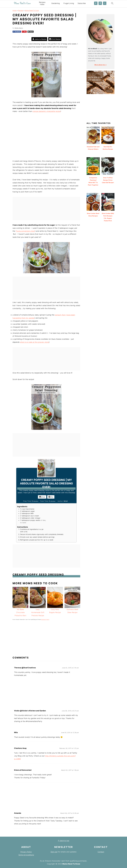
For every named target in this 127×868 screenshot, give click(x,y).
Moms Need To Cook (32, 10)
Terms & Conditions (26, 855)
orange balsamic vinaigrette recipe (47, 111)
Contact (101, 852)
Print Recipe (56, 39)
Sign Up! (54, 852)
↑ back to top (63, 841)
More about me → (100, 65)
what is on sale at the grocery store (34, 342)
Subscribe (82, 3)
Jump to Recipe (40, 39)
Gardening (55, 3)
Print (43, 497)
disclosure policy (45, 619)
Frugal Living (69, 3)
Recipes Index (42, 3)
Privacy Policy (26, 852)
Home (14, 10)
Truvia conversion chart (25, 231)
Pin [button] (51, 497)
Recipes (20, 10)
